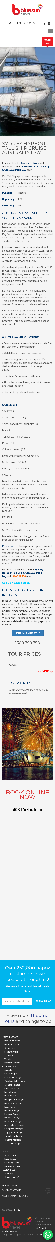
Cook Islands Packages (14, 1081)
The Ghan (8, 1173)
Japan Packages (11, 1106)
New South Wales (12, 1040)
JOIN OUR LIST (43, 1001)
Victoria (7, 1059)
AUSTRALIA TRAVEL (10, 1037)
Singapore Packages (13, 1132)
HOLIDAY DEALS (9, 1066)
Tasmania (8, 1055)
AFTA (45, 600)
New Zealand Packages (14, 1125)
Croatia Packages (12, 1084)
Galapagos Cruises (12, 1166)
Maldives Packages (13, 1117)
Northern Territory (12, 1044)
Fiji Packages (10, 1095)
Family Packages (11, 1092)
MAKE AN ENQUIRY (12, 1189)
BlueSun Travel (10, 600)
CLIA (29, 604)
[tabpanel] (27, 91)
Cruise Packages (11, 1088)
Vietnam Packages (12, 1143)
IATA (19, 604)
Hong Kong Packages (13, 1103)
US (47, 41)
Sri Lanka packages (13, 1136)
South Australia (11, 1051)
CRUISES (6, 1151)
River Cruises (10, 1159)
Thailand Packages (12, 1139)
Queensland (10, 1048)
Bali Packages (10, 1073)
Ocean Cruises (10, 1155)
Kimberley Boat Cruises (24, 610)
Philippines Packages (13, 1128)
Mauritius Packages (13, 1121)
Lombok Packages (12, 1110)
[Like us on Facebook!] (14, 1210)
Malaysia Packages (13, 1114)
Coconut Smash (35, 1234)
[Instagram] (49, 23)
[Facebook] (45, 23)
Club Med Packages (13, 1077)
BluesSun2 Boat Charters (28, 607)
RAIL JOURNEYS (8, 1169)
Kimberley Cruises (12, 1162)
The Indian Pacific (12, 1177)
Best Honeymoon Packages (37, 614)
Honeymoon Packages (14, 1099)
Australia (8, 1070)
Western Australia (12, 1062)
